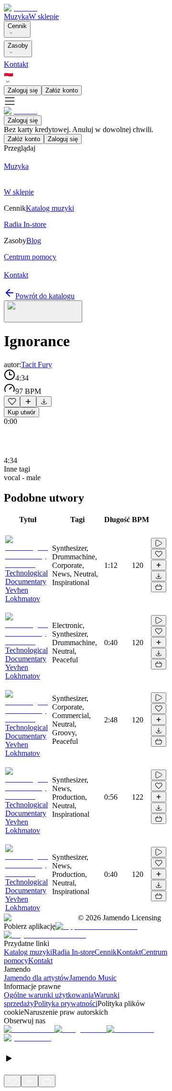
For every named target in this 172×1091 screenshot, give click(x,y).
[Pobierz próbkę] (44, 401)
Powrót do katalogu (45, 296)
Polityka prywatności (65, 1003)
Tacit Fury (36, 364)
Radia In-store (73, 952)
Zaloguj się (23, 90)
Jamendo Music (93, 978)
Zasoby (18, 45)
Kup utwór (21, 412)
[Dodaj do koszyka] (158, 587)
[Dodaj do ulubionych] (12, 401)
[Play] (43, 311)
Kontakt (16, 64)
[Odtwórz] (158, 543)
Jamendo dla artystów (36, 978)
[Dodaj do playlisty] (28, 401)
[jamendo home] (20, 8)
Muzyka (16, 16)
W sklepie (44, 16)
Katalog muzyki (28, 952)
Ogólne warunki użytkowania (49, 995)
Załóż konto (61, 90)
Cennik (17, 26)
